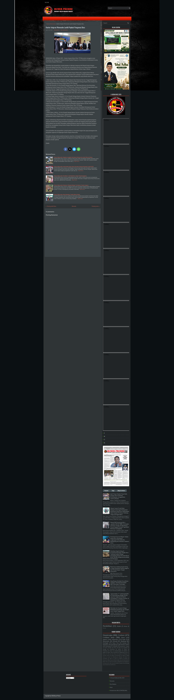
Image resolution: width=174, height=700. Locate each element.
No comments (64, 30)
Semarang (107, 646)
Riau (115, 647)
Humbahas (105, 658)
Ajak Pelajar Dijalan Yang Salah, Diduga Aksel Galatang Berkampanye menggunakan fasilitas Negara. (118, 496)
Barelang (115, 657)
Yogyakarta (120, 661)
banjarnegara (118, 650)
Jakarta (105, 639)
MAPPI (120, 658)
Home (47, 24)
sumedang (112, 649)
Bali (127, 652)
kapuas (112, 655)
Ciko (108, 653)
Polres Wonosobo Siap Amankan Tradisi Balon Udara (67, 194)
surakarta (125, 647)
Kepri (111, 658)
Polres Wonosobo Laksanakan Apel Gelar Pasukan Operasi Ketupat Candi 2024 (74, 166)
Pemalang (105, 650)
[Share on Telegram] (74, 149)
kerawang (118, 655)
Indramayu (115, 639)
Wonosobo (53, 24)
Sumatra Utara (106, 655)
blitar (119, 647)
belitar (119, 649)
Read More (76, 161)
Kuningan (105, 643)
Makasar (126, 653)
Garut (111, 650)
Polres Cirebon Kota (118, 660)
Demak (126, 657)
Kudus (115, 658)
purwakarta (106, 664)
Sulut (110, 661)
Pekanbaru (105, 644)
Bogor (125, 649)
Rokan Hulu (116, 643)
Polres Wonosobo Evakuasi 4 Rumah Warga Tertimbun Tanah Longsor (71, 185)
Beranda (74, 206)
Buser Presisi (57, 696)
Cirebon (121, 635)
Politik (119, 626)
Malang (125, 658)
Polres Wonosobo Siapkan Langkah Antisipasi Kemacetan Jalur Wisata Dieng (73, 157)
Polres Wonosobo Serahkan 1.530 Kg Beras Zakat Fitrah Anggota (70, 176)
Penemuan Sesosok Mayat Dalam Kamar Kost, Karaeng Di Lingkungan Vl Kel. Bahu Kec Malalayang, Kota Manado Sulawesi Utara (119, 540)
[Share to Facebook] (65, 149)
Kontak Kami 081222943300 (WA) (118, 690)
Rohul (123, 637)
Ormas (125, 626)
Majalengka (107, 635)
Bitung (115, 641)
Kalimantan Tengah (124, 646)
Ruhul (116, 652)
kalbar (104, 652)
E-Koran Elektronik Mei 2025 (117, 678)
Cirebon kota (108, 637)
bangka (104, 649)
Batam (104, 653)
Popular (106, 490)
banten (125, 650)
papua (121, 663)
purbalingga (126, 663)
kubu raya (112, 663)
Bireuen (120, 657)
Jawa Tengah (108, 647)
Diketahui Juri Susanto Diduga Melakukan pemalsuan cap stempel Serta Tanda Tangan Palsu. (119, 609)
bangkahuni (126, 661)
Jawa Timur (110, 652)
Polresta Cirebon (125, 644)
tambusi (112, 664)
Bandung (123, 641)
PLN (104, 628)
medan (123, 655)
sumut (109, 657)
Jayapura (120, 653)
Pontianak (126, 660)
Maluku (104, 660)
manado (115, 646)
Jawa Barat (113, 653)
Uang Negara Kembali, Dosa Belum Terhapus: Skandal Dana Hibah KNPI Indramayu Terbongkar (119, 582)
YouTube (47, 2)
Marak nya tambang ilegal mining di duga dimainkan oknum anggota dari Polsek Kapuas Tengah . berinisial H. (119, 569)
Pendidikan (107, 626)
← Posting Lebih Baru (50, 206)
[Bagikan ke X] (70, 149)
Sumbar (114, 661)
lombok (116, 663)
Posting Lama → (96, 206)
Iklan (111, 687)
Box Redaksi (113, 684)
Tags (113, 490)
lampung (122, 652)
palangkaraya (114, 644)
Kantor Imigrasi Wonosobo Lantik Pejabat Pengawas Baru (65, 27)
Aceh (123, 639)
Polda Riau (110, 660)
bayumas (106, 663)
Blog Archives (121, 490)
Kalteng (124, 643)
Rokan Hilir (105, 661)
